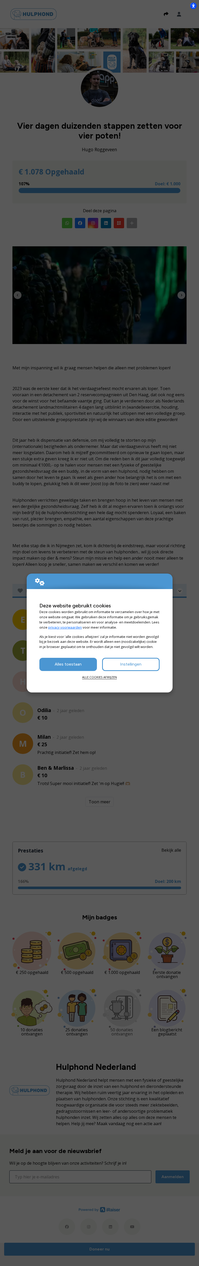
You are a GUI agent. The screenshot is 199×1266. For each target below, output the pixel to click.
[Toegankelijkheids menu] (193, 6)
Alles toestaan (68, 664)
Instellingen (130, 664)
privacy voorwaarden (65, 627)
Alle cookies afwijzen (99, 677)
